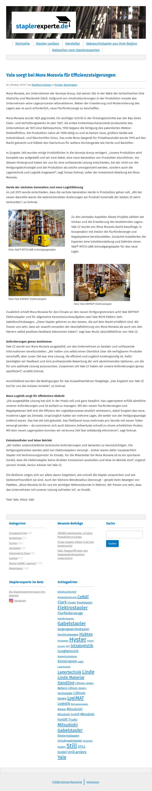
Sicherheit (88, 741)
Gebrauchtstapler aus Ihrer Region (111, 43)
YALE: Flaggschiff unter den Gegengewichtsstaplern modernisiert (73, 554)
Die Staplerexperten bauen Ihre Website (27, 593)
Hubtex (86, 634)
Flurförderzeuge (70, 613)
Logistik (64, 704)
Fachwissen (15, 538)
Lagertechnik (69, 672)
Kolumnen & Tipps (19, 553)
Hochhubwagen (68, 634)
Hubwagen (63, 640)
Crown (71, 602)
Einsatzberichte (18, 533)
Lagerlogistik (64, 666)
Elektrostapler (73, 607)
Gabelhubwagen (66, 618)
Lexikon (13, 558)
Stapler (62, 747)
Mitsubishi (75, 709)
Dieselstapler (84, 602)
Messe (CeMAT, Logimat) (22, 563)
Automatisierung (67, 597)
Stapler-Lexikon (47, 43)
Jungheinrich (68, 651)
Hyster (77, 639)
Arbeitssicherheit (67, 591)
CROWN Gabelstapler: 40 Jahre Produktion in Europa (75, 535)
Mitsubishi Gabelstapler (70, 727)
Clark (62, 602)
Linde (88, 672)
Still (71, 745)
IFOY (68, 646)
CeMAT (83, 596)
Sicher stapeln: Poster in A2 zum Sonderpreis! (76, 544)
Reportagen (70, 84)
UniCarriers (76, 752)
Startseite (22, 43)
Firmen (59, 84)
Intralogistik (82, 645)
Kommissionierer (67, 656)
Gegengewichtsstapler (73, 629)
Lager (81, 661)
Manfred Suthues (41, 84)
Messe (62, 709)
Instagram (20, 600)
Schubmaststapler (70, 740)
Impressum (92, 782)
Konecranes (67, 661)
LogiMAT (75, 698)
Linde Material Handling (71, 680)
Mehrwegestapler (79, 704)
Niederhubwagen (68, 735)
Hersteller (72, 43)
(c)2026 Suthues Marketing (67, 782)
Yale (62, 757)
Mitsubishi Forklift (69, 714)
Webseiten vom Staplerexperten (76, 50)
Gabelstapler (72, 623)
